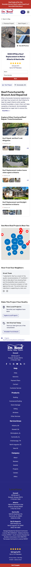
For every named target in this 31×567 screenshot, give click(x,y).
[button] (27, 244)
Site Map (19, 557)
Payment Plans (15, 380)
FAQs (15, 373)
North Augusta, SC (15, 444)
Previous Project (9, 23)
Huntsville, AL (15, 437)
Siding (16, 409)
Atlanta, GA (15, 425)
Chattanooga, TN (15, 441)
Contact (15, 384)
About (15, 457)
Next (15, 78)
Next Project (22, 23)
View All (15, 448)
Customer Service (15, 388)
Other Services (15, 416)
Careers (15, 473)
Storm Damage (15, 405)
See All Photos (24, 46)
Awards (15, 465)
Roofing (15, 397)
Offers (15, 476)
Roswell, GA (15, 429)
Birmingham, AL (16, 433)
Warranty (15, 377)
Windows (15, 412)
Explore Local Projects (11, 315)
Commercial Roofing (15, 401)
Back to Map (6, 19)
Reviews (15, 461)
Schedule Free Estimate (11, 331)
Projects (15, 469)
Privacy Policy (13, 557)
